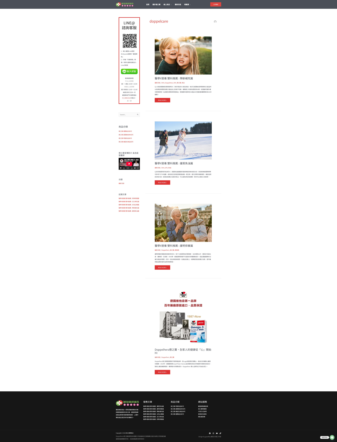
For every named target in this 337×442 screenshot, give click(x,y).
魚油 (183, 83)
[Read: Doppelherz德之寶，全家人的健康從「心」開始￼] (183, 317)
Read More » (162, 99)
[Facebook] (210, 433)
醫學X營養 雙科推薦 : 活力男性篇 (129, 201)
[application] (129, 164)
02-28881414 (126, 98)
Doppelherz (169, 83)
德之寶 (179, 83)
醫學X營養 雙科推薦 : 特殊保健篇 (129, 198)
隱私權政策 (201, 417)
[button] (171, 4)
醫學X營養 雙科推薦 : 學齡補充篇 (129, 208)
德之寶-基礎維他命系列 (126, 135)
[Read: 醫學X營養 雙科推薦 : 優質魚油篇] (183, 140)
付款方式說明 (202, 411)
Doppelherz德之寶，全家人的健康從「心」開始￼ (183, 351)
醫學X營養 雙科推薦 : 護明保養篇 (174, 245)
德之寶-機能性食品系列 (126, 142)
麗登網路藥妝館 (203, 406)
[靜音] (135, 168)
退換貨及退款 (202, 414)
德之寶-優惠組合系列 (125, 131)
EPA (175, 83)
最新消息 (121, 183)
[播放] (121, 168)
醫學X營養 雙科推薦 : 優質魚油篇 (129, 211)
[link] (220, 433)
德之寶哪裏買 (202, 409)
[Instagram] (213, 433)
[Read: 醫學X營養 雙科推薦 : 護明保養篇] (183, 222)
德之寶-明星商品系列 (125, 138)
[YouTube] (217, 433)
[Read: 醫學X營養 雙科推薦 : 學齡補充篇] (183, 55)
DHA (163, 83)
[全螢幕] (138, 168)
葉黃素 (177, 250)
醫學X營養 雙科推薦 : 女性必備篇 (129, 205)
